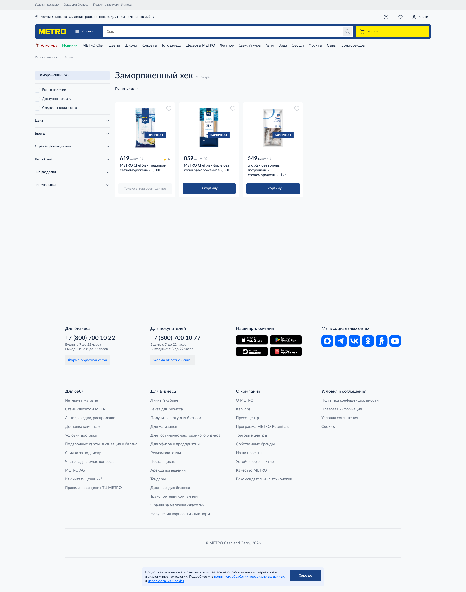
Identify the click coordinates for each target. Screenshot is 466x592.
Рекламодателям (165, 453)
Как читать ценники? (83, 479)
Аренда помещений (168, 470)
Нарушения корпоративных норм (180, 514)
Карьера (243, 409)
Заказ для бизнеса (76, 4)
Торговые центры (251, 435)
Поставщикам (162, 462)
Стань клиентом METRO (86, 409)
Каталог (88, 31)
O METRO (245, 400)
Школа (131, 45)
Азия (270, 45)
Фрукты (315, 45)
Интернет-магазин (81, 400)
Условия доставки (47, 4)
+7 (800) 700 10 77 (175, 338)
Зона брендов (353, 45)
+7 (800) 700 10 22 (90, 338)
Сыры (332, 45)
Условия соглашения (339, 418)
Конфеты (149, 45)
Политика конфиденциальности (350, 400)
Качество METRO (251, 470)
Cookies (328, 427)
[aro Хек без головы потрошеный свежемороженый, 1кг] (273, 127)
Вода (282, 45)
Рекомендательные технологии (264, 479)
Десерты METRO (200, 45)
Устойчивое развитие (255, 462)
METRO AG (75, 470)
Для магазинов (163, 427)
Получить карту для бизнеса (112, 4)
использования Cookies (166, 581)
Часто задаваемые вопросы (90, 462)
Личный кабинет (165, 400)
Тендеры (158, 479)
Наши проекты (249, 453)
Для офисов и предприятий (175, 444)
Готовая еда (171, 45)
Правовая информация (341, 409)
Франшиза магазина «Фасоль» (177, 505)
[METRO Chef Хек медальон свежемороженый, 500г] (145, 127)
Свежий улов (250, 45)
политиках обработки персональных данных (249, 576)
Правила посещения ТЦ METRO (93, 488)
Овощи (298, 45)
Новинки (70, 45)
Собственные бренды (255, 444)
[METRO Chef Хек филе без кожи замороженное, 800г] (209, 127)
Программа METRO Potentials (262, 427)
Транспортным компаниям (174, 496)
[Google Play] (286, 340)
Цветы (114, 45)
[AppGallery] (286, 351)
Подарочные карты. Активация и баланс (101, 444)
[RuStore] (252, 351)
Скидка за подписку (83, 453)
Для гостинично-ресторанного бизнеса (185, 435)
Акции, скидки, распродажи (90, 418)
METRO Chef (93, 45)
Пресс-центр (247, 418)
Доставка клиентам (82, 427)
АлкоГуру (49, 45)
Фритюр (227, 45)
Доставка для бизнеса (170, 488)
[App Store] (252, 340)
